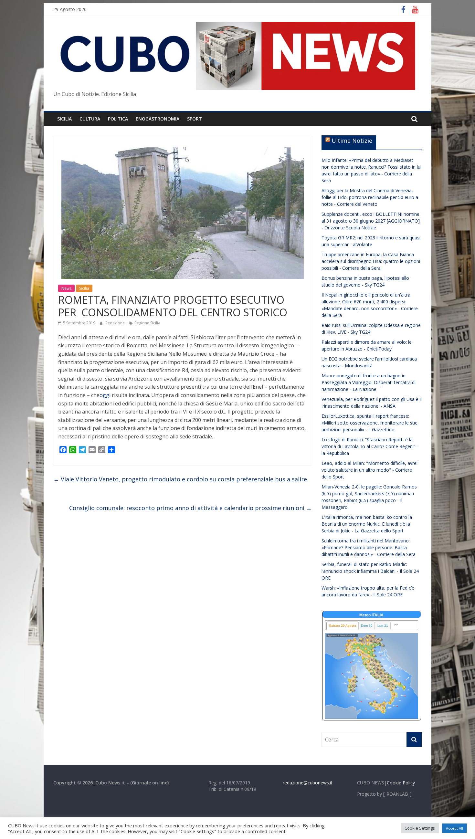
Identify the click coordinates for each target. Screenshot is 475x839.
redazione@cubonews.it (307, 783)
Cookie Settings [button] (420, 828)
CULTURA (89, 119)
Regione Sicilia (147, 323)
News (66, 288)
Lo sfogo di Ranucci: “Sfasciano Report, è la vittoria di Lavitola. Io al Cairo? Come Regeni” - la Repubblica (370, 446)
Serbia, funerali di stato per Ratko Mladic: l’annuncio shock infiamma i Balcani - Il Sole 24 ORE (370, 571)
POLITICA (118, 119)
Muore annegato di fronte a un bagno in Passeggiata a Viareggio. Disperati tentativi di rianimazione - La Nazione (369, 382)
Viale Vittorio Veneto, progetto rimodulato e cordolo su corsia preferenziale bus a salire (180, 479)
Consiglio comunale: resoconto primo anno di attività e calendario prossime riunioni (190, 508)
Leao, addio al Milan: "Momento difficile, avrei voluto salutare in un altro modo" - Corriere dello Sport (369, 470)
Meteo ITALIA (371, 615)
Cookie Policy (401, 783)
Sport (194, 119)
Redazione (115, 323)
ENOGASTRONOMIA (157, 119)
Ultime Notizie (352, 140)
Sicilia (84, 288)
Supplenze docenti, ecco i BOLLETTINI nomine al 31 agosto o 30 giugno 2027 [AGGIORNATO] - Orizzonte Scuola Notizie (371, 221)
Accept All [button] (454, 828)
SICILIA (64, 119)
